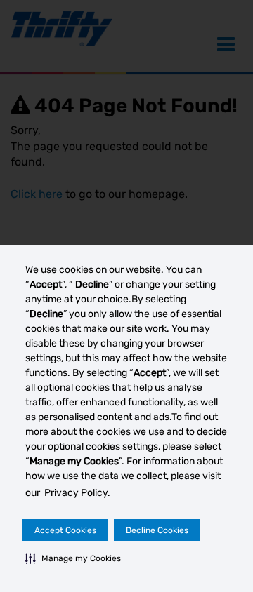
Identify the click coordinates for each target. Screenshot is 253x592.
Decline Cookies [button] (157, 530)
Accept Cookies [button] (65, 530)
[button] (73, 558)
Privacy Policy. (77, 493)
